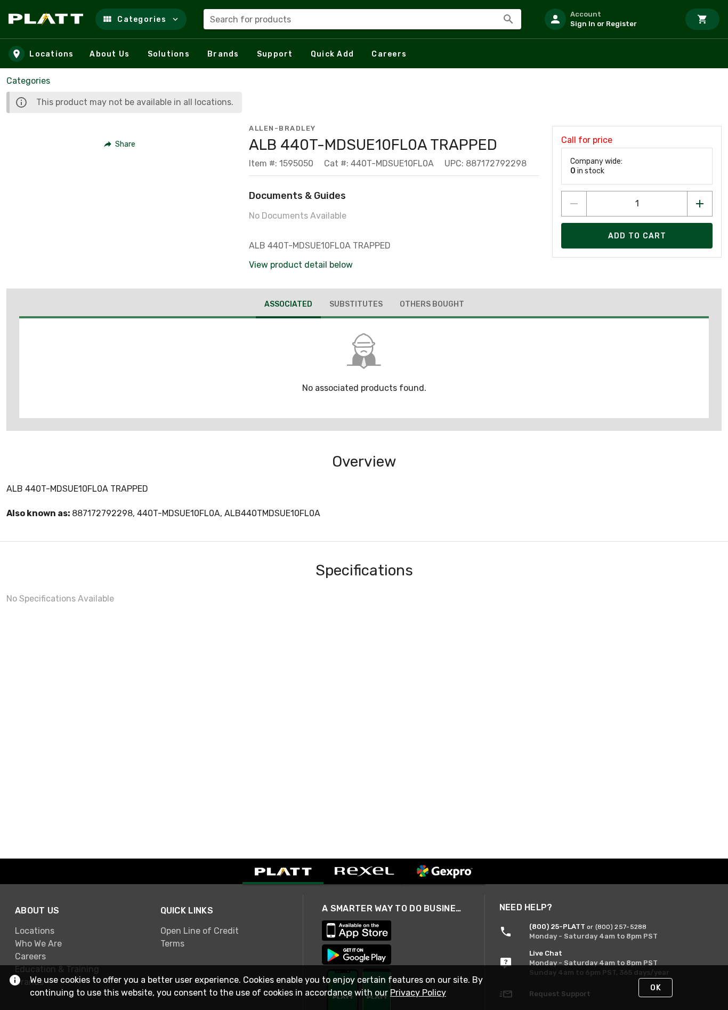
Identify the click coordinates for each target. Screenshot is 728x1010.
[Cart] (702, 19)
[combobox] (362, 19)
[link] (79, 931)
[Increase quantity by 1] (699, 203)
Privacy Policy (418, 993)
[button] (141, 19)
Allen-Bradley (282, 128)
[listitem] (607, 19)
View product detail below (301, 265)
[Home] (48, 19)
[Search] (508, 19)
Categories (28, 81)
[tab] (288, 305)
